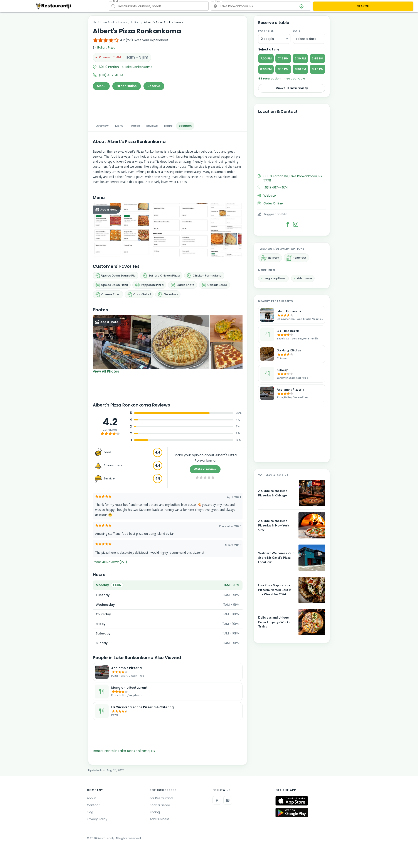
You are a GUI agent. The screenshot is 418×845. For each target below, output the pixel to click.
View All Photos (106, 371)
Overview (102, 126)
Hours (168, 126)
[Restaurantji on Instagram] (227, 800)
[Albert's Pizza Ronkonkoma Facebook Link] (287, 224)
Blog (90, 812)
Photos (135, 126)
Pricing (155, 812)
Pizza (111, 47)
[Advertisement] (168, 105)
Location (185, 126)
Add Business (159, 819)
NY (94, 22)
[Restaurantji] (53, 6)
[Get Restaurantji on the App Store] (291, 801)
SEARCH (363, 6)
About (91, 798)
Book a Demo (160, 805)
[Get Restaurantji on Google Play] (291, 813)
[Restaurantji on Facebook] (216, 800)
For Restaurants (162, 798)
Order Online (126, 86)
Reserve (154, 86)
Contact (93, 805)
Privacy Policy (97, 819)
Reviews (152, 126)
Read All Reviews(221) (110, 562)
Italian (135, 22)
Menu (101, 86)
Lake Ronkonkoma (114, 22)
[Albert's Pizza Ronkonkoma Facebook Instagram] (295, 224)
